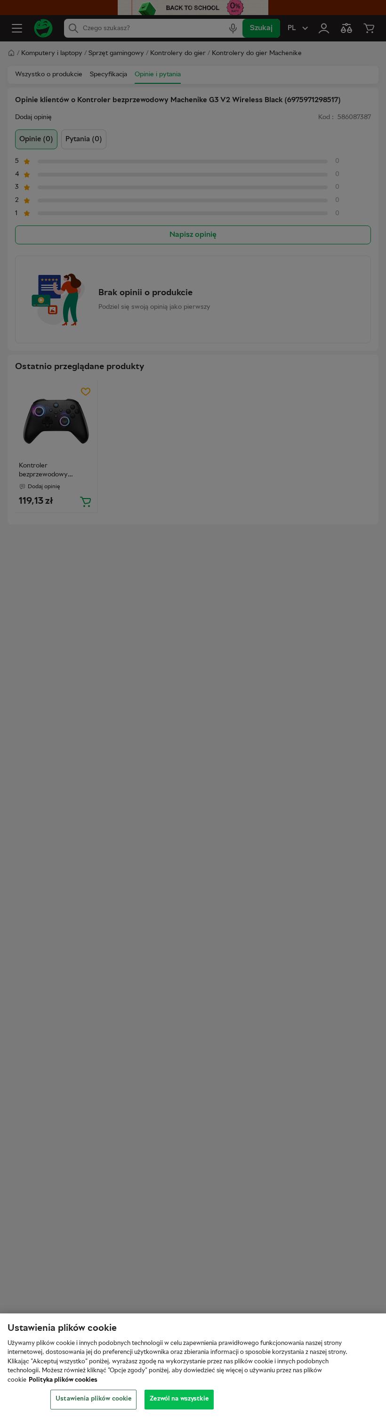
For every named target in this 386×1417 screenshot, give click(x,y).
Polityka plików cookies (63, 1380)
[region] (193, 1365)
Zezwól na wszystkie (179, 1399)
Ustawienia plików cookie (93, 1399)
